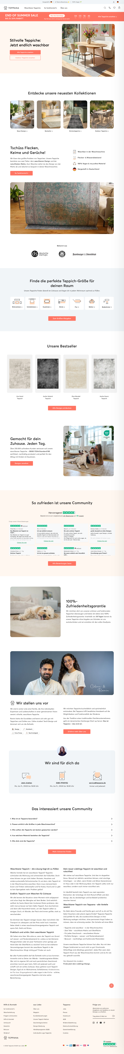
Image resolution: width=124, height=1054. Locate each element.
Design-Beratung (39, 1026)
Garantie (7, 1026)
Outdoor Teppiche (101, 131)
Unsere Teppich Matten (41, 1019)
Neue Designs (21, 131)
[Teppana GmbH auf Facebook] (97, 1022)
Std (80, 17)
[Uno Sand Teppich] (19, 374)
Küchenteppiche (74, 131)
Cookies (65, 1033)
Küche (49, 972)
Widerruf (7, 1033)
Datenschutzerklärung (70, 1026)
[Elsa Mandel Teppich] (76, 374)
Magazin (36, 1012)
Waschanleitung (9, 1012)
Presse (65, 1012)
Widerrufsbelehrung (69, 1023)
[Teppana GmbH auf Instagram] (93, 1022)
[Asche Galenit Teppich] (48, 374)
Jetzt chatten (26, 783)
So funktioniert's (9, 1009)
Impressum (66, 1016)
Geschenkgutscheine (40, 1023)
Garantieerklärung (69, 1029)
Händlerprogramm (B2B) (41, 1029)
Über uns (36, 1009)
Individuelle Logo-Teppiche (42, 1033)
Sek (89, 17)
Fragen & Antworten (10, 1016)
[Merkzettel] (114, 8)
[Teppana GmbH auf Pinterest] (104, 1022)
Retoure (6, 1029)
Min (84, 17)
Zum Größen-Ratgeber (62, 318)
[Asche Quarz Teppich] (104, 374)
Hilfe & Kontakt (9, 1019)
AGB (64, 1019)
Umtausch (7, 1023)
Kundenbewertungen (40, 1016)
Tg (75, 17)
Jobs (64, 1009)
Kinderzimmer (54, 969)
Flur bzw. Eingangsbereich (23, 972)
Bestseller (48, 131)
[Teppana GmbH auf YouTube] (101, 1022)
